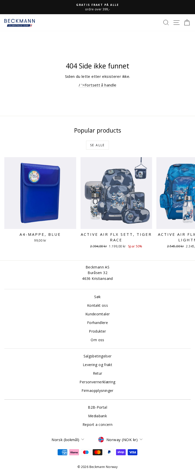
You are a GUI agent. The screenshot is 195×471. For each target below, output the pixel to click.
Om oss (97, 339)
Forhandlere (97, 322)
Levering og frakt (97, 364)
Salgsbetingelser (98, 356)
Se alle (97, 145)
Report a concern (97, 424)
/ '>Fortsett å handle (98, 84)
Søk (97, 296)
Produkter (97, 331)
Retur (97, 373)
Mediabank (97, 415)
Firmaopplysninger (97, 390)
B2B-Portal (97, 407)
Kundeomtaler (97, 314)
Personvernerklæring (97, 381)
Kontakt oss (97, 305)
